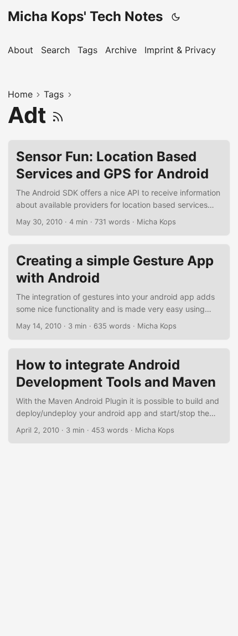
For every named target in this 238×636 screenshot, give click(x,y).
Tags (54, 94)
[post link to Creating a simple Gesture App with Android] (119, 292)
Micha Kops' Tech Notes (85, 16)
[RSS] (57, 115)
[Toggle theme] (176, 16)
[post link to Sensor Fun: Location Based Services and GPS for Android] (119, 187)
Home (20, 94)
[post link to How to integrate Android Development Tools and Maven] (119, 396)
